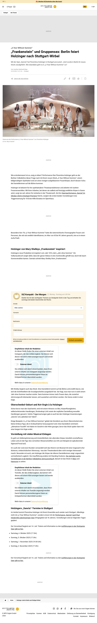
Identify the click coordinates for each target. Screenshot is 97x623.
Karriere (39, 613)
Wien (74, 459)
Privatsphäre (31, 613)
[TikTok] (61, 608)
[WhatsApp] (57, 608)
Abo (85, 6)
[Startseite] (5, 600)
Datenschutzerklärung (39, 383)
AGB (44, 613)
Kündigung (91, 613)
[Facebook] (65, 608)
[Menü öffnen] (3, 7)
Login (93, 6)
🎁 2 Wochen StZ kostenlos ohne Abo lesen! (49, 1)
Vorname (16, 312)
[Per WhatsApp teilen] (78, 79)
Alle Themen (14, 12)
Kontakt (76, 616)
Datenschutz (52, 613)
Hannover (14, 462)
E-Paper (9, 7)
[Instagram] (53, 608)
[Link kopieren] (65, 79)
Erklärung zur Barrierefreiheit (76, 613)
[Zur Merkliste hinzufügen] (84, 79)
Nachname (16, 321)
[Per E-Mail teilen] (74, 79)
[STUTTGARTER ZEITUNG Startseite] (48, 6)
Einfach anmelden (75, 340)
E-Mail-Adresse (17, 330)
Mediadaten (61, 613)
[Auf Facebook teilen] (69, 79)
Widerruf (92, 616)
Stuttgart (5, 12)
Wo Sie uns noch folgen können (84, 609)
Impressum (84, 616)
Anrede (15, 304)
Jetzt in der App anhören (21, 78)
